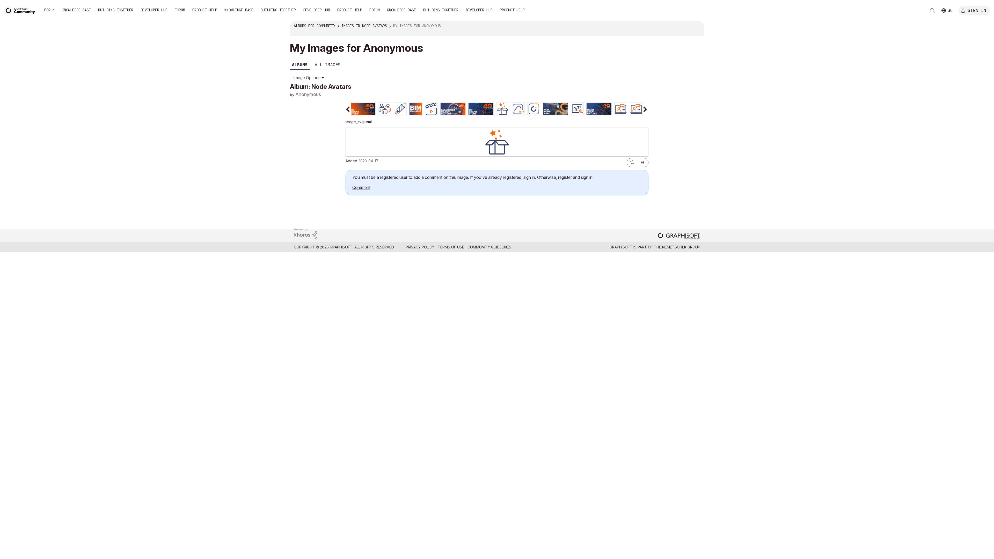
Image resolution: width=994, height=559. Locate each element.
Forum (49, 10)
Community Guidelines (489, 247)
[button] (632, 161)
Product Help (204, 10)
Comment (361, 187)
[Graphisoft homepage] (679, 236)
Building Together (115, 10)
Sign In (977, 10)
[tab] (362, 108)
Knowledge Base (76, 10)
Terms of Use (451, 247)
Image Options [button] (306, 77)
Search (932, 10)
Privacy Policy (420, 247)
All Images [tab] (328, 64)
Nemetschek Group (681, 247)
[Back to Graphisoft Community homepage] (21, 10)
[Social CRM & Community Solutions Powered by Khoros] (305, 233)
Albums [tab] (300, 64)
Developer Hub (154, 10)
